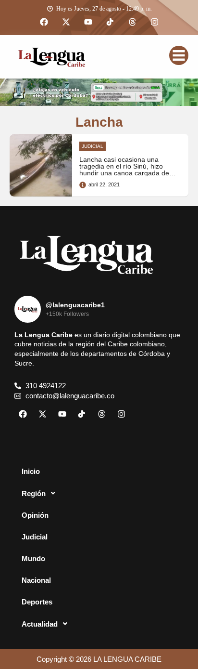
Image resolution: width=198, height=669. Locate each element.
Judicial (35, 537)
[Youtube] (88, 22)
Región (34, 493)
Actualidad (40, 624)
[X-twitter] (66, 22)
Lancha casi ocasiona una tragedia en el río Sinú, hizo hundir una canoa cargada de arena (124, 170)
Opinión (35, 515)
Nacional (36, 580)
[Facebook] (44, 22)
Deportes (37, 602)
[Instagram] (154, 22)
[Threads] (132, 22)
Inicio (31, 471)
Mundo (33, 558)
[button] (99, 493)
